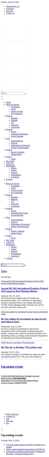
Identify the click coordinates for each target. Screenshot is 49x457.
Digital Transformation (20, 148)
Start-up (14, 143)
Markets (14, 120)
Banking (14, 118)
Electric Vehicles (17, 152)
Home (8, 102)
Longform (15, 177)
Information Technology (20, 145)
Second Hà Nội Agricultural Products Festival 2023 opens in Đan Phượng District (24, 289)
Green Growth (17, 111)
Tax (12, 123)
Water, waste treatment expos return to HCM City (25, 449)
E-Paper (9, 179)
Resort (13, 132)
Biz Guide (10, 161)
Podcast (14, 172)
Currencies (15, 127)
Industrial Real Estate (19, 134)
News (13, 159)
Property (9, 129)
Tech (8, 138)
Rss (7, 423)
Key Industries (17, 114)
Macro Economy (12, 105)
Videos (14, 170)
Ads (7, 419)
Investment (15, 107)
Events (8, 157)
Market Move (16, 154)
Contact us (10, 13)
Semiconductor (17, 141)
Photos (13, 168)
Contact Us (10, 416)
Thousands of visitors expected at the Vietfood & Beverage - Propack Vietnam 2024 (25, 452)
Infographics (16, 175)
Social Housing (17, 136)
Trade (13, 109)
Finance (9, 116)
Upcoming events (12, 366)
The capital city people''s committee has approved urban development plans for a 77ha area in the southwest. (23, 355)
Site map (9, 11)
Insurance (15, 125)
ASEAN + (10, 163)
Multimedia (10, 166)
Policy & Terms (12, 414)
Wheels (9, 150)
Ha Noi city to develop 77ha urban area (21, 347)
